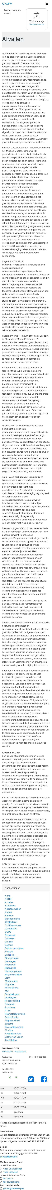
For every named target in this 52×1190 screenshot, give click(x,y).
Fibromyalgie (12, 958)
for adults (8, 1178)
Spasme (9, 1023)
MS (6, 991)
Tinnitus (9, 1030)
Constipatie (11, 928)
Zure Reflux (11, 1040)
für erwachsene (11, 1181)
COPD (8, 931)
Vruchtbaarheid (13, 1033)
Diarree (9, 941)
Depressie (10, 935)
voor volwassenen (12, 1168)
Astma (8, 912)
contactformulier (8, 1156)
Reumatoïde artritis (15, 1013)
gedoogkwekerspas (13, 1188)
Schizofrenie (11, 1017)
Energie (9, 951)
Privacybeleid (20, 1051)
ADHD (8, 899)
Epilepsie (9, 954)
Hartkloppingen (13, 971)
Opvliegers (10, 997)
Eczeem (9, 945)
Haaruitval (10, 968)
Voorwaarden (7, 1051)
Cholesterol (11, 922)
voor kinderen (10, 1172)
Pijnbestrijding (12, 1000)
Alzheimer (10, 905)
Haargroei (10, 964)
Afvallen (9, 902)
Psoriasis (9, 1004)
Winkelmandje (36, 21)
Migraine (9, 984)
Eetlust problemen (14, 948)
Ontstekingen (12, 994)
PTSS (8, 1010)
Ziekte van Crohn (14, 1036)
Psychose (10, 1007)
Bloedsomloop (12, 918)
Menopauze (11, 981)
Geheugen (10, 961)
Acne (7, 895)
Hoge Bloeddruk (13, 974)
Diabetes (9, 938)
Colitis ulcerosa (13, 925)
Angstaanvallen (13, 908)
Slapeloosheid (12, 1020)
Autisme (9, 915)
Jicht (7, 977)
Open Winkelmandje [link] (37, 24)
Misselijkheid (11, 987)
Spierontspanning (14, 1027)
